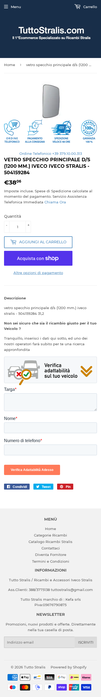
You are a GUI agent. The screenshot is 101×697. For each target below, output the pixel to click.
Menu (16, 7)
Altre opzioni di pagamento (38, 273)
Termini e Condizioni (50, 561)
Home (9, 65)
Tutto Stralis (35, 667)
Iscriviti (85, 642)
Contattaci (50, 548)
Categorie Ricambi (50, 535)
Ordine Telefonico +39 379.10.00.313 (50, 153)
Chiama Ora (55, 202)
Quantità (12, 216)
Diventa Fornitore (50, 554)
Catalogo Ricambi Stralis (50, 541)
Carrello (89, 7)
